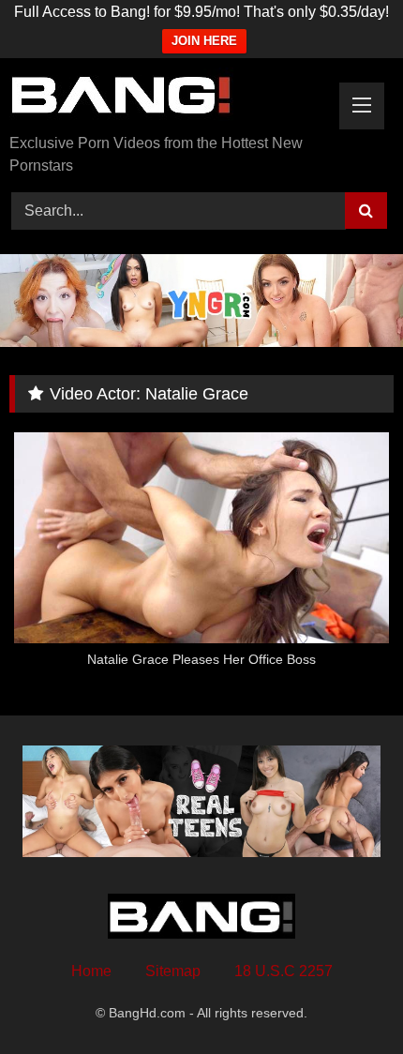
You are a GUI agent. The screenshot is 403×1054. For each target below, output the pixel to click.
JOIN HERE (204, 41)
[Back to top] (345, 998)
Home (91, 971)
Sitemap (173, 971)
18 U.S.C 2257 (283, 971)
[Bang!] (165, 98)
